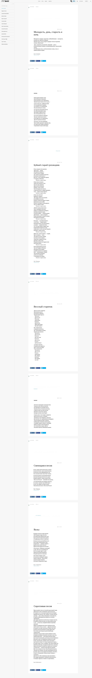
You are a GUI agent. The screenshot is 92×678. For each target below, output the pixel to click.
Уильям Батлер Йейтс (5, 13)
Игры (42, 1)
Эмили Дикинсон (4, 31)
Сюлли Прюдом (4, 23)
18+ (90, 1)
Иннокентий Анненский (6, 36)
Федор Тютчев (4, 10)
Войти (86, 1)
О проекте (81, 1)
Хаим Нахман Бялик (5, 26)
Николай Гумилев (5, 28)
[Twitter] (43, 61)
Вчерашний (58, 150)
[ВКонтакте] (32, 61)
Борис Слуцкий (4, 18)
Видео (46, 1)
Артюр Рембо (4, 33)
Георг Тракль (4, 41)
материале (35, 388)
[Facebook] (38, 61)
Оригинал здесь (36, 262)
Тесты (39, 1)
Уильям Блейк (4, 21)
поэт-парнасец (38, 515)
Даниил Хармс (4, 16)
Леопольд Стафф (4, 39)
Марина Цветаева (5, 44)
